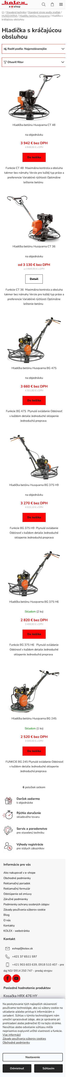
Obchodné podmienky (17, 878)
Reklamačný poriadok (16, 883)
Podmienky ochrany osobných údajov (26, 904)
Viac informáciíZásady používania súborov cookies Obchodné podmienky (24, 1038)
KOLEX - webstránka (16, 931)
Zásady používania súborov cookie (24, 910)
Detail (34, 279)
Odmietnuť (17, 1068)
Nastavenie (32, 1057)
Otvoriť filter (15, 62)
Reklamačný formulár (16, 889)
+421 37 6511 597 (24, 957)
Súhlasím (48, 1068)
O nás (7, 920)
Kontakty (9, 926)
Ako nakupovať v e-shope (19, 873)
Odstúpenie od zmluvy (17, 894)
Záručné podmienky (15, 899)
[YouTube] (16, 978)
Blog (6, 915)
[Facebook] (7, 978)
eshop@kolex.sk (22, 948)
